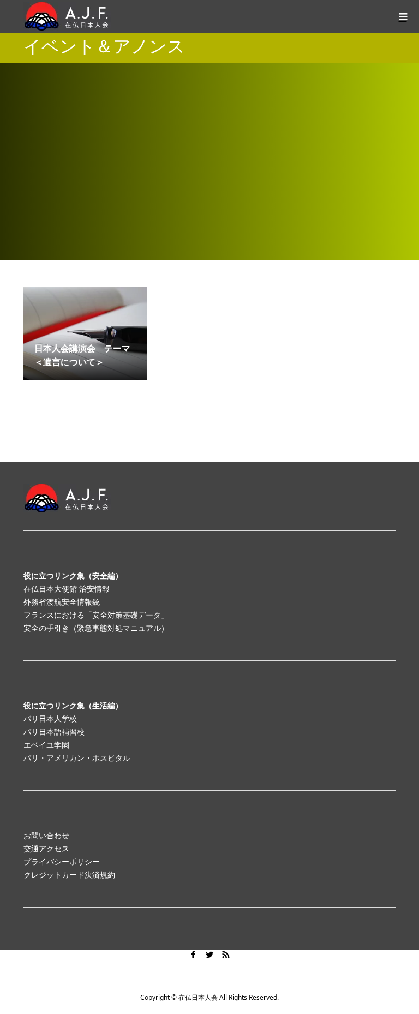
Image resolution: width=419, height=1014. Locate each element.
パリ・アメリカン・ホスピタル (76, 758)
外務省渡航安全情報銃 (61, 602)
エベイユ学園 (46, 744)
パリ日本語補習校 (54, 731)
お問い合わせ (46, 835)
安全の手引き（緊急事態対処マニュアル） (96, 628)
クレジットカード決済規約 (69, 874)
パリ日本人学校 (50, 718)
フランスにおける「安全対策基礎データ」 (96, 615)
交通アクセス (46, 848)
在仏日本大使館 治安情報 (66, 588)
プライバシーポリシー (61, 861)
